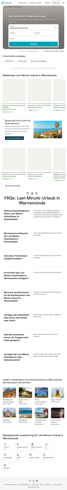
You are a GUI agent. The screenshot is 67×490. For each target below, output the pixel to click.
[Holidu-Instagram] (30, 480)
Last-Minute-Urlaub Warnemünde (54, 51)
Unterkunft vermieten (36, 3)
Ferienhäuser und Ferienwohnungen (29, 51)
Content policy (57, 484)
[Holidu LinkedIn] (33, 480)
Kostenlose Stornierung (38, 61)
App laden (24, 3)
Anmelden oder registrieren (14, 138)
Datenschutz (47, 484)
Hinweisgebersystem (33, 487)
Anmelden (47, 3)
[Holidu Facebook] (37, 480)
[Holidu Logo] (9, 2)
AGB (41, 484)
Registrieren (56, 3)
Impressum (35, 484)
